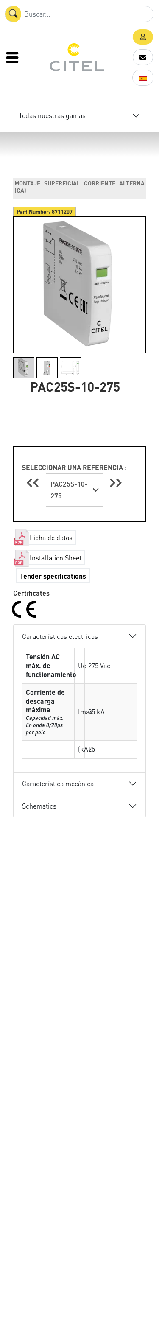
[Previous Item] (34, 482)
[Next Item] (115, 482)
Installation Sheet (55, 557)
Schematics (39, 805)
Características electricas (60, 636)
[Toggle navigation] (13, 57)
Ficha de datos (51, 537)
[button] (142, 37)
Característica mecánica (58, 783)
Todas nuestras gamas (52, 115)
